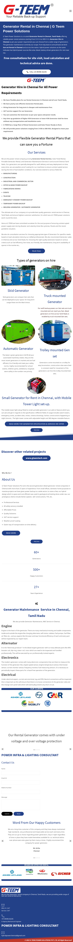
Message (4, 797)
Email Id (4, 778)
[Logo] (28, 11)
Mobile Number (6, 788)
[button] (2, 749)
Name (3, 769)
